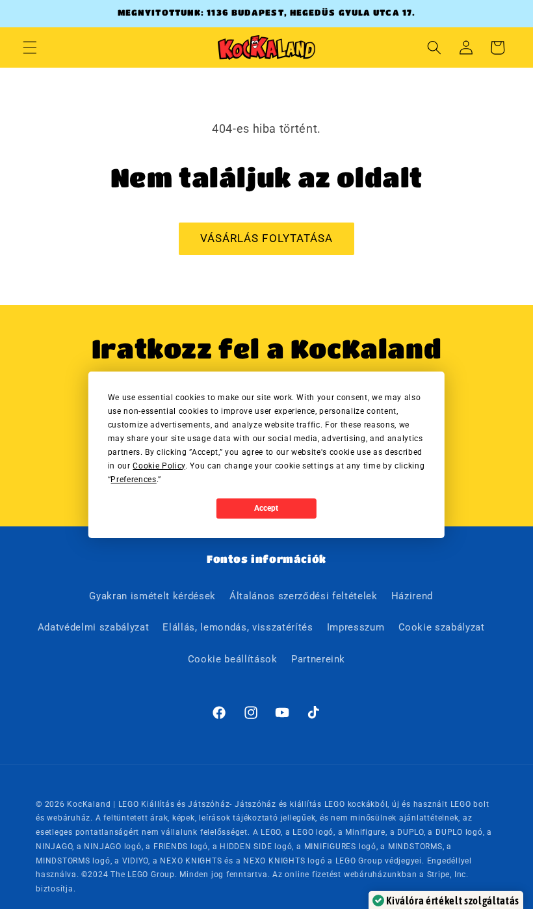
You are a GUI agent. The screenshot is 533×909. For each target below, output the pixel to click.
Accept (266, 508)
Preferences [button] (133, 479)
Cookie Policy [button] (159, 465)
